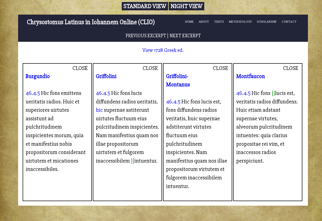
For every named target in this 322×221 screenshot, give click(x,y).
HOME (189, 22)
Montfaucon (250, 76)
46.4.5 (33, 93)
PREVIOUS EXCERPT (146, 36)
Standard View (145, 6)
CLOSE (80, 68)
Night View (187, 6)
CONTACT (289, 22)
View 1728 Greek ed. (163, 50)
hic (99, 110)
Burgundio (38, 76)
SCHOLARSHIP (267, 22)
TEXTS (219, 22)
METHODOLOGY (240, 22)
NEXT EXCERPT (185, 36)
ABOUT (204, 22)
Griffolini (106, 76)
